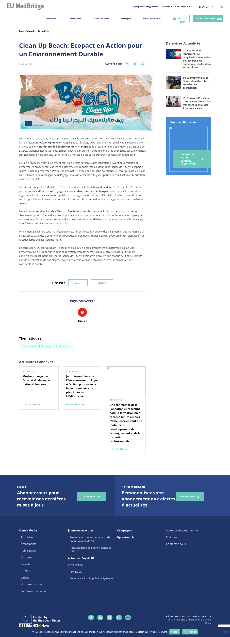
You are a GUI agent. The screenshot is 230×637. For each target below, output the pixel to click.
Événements (28, 544)
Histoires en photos (33, 584)
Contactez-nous (183, 6)
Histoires (26, 557)
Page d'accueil (27, 31)
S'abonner (90, 496)
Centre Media (51, 18)
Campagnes (126, 18)
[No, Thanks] (225, 632)
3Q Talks (24, 571)
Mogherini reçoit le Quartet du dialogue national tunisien (36, 380)
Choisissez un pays (205, 18)
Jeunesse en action (101, 18)
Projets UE (76, 571)
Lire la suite (29, 404)
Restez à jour (182, 19)
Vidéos (25, 578)
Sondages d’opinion (33, 591)
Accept (175, 631)
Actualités (43, 31)
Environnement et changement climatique (46, 346)
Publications (28, 551)
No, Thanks (190, 631)
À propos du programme (145, 6)
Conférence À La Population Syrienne (91, 578)
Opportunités (75, 18)
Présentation (75, 565)
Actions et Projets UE (152, 18)
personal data (206, 621)
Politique (167, 6)
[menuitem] (204, 6)
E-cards (25, 564)
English (102, 282)
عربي (78, 282)
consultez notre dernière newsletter (188, 159)
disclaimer (174, 619)
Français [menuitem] (203, 6)
